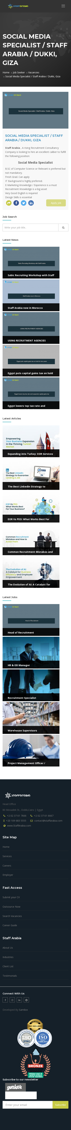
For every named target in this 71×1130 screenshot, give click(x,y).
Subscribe (60, 1104)
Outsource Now (11, 906)
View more (8, 248)
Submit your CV (11, 897)
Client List (8, 966)
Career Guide (10, 925)
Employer (8, 874)
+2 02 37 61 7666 (16, 815)
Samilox (23, 1009)
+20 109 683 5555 (16, 820)
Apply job (56, 202)
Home (6, 846)
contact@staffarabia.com (48, 820)
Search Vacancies (12, 916)
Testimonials (10, 975)
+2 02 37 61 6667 (43, 815)
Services (7, 856)
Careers (7, 865)
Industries (8, 957)
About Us (8, 947)
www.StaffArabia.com (19, 825)
